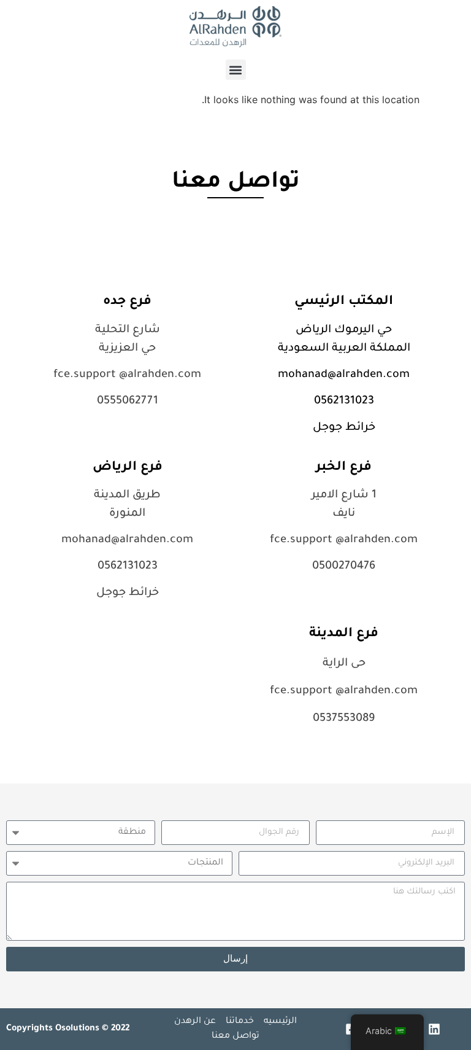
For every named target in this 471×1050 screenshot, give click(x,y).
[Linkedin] (434, 1029)
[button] (236, 70)
